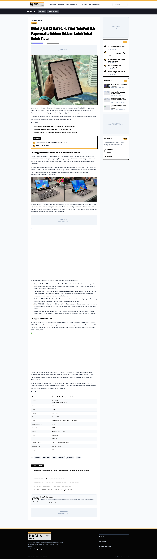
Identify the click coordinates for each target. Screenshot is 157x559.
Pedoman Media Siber (105, 546)
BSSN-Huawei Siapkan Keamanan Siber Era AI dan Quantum (53, 474)
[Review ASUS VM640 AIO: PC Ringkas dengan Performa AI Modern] (107, 107)
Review (61, 4)
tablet (78, 457)
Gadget (53, 4)
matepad (61, 457)
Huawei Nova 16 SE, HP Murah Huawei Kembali (49, 478)
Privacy (101, 544)
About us (101, 536)
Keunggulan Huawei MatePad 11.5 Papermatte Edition (51, 142)
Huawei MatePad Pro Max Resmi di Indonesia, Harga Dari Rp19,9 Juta (56, 482)
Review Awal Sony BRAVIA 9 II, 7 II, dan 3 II (119, 85)
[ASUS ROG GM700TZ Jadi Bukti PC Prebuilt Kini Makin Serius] (107, 100)
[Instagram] (33, 549)
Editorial (101, 539)
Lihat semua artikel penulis (48, 503)
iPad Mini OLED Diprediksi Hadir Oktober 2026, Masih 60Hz (53, 490)
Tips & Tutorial (72, 4)
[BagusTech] (39, 4)
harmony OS (46, 457)
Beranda (33, 20)
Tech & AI (83, 4)
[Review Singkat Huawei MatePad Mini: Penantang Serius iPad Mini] (107, 93)
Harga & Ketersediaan (42, 145)
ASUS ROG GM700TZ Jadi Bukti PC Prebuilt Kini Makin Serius (118, 100)
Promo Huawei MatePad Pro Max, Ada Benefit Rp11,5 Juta (52, 486)
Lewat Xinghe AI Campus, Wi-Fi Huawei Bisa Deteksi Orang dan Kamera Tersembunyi (62, 470)
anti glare (37, 457)
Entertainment (95, 4)
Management (102, 541)
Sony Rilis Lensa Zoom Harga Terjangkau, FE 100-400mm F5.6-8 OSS (117, 53)
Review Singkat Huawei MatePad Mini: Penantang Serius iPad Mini (118, 92)
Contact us (102, 549)
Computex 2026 (53, 11)
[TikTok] (29, 549)
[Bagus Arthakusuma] (37, 43)
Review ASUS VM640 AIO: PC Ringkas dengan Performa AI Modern (118, 107)
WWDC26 (42, 11)
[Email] (41, 549)
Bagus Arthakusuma (53, 43)
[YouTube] (37, 549)
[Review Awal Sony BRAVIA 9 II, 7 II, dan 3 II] (107, 86)
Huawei (54, 457)
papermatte (70, 457)
